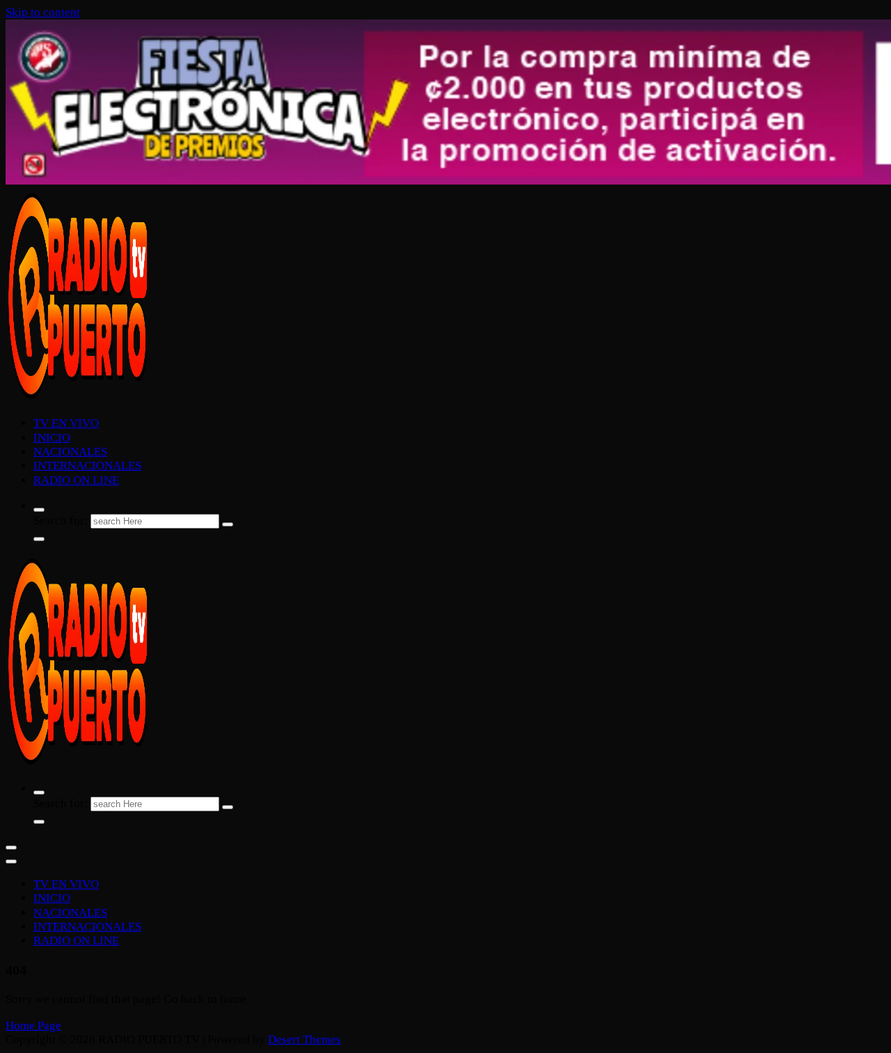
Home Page (33, 1025)
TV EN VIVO (66, 423)
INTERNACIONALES (87, 465)
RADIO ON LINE (76, 480)
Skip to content (43, 12)
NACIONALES (70, 451)
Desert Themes (304, 1039)
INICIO (51, 437)
